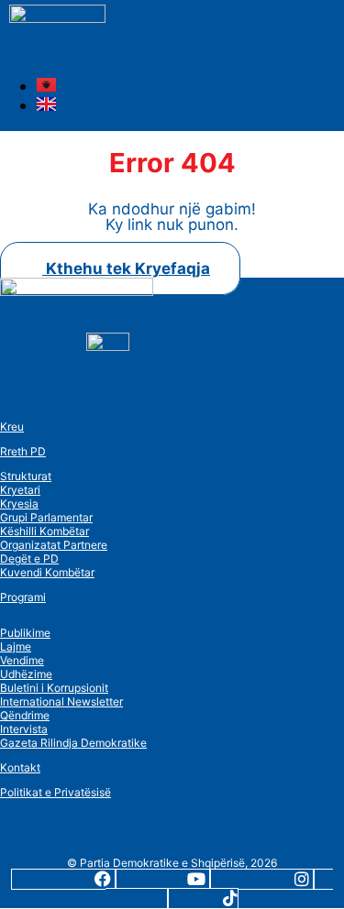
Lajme (15, 646)
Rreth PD (23, 451)
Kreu (12, 426)
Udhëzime (26, 674)
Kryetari (20, 490)
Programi (23, 597)
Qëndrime (25, 715)
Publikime (25, 633)
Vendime (22, 660)
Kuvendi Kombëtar (47, 572)
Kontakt (20, 767)
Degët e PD (29, 558)
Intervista (24, 729)
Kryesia (19, 503)
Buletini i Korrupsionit (54, 688)
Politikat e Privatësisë (55, 792)
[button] (44, 54)
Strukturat (25, 476)
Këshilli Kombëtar (44, 531)
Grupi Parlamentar (46, 517)
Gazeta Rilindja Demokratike (73, 743)
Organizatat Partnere (53, 545)
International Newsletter (61, 701)
